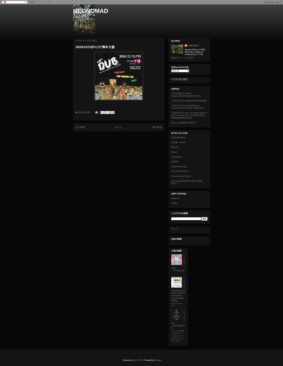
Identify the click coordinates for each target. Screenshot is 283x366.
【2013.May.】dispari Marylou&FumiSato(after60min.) (186, 94)
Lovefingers (176, 157)
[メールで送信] (101, 112)
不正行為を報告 (179, 79)
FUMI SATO (193, 45)
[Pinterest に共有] (113, 112)
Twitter (174, 203)
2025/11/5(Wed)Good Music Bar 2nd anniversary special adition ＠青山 (178, 289)
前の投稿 (157, 127)
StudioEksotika (178, 137)
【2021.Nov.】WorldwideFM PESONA (189, 101)
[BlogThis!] (104, 112)
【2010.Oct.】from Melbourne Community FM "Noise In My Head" (187, 106)
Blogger (158, 360)
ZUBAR (174, 161)
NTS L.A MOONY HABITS (183, 123)
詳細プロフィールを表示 (182, 57)
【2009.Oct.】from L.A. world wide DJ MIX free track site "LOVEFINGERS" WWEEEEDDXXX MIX (189, 115)
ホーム (118, 127)
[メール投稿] (96, 112)
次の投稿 (80, 127)
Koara (174, 152)
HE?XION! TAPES (179, 171)
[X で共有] (107, 112)
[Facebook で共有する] (110, 112)
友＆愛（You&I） (179, 142)
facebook (175, 198)
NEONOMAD (90, 11)
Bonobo (174, 147)
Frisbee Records (179, 166)
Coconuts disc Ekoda (181, 176)
